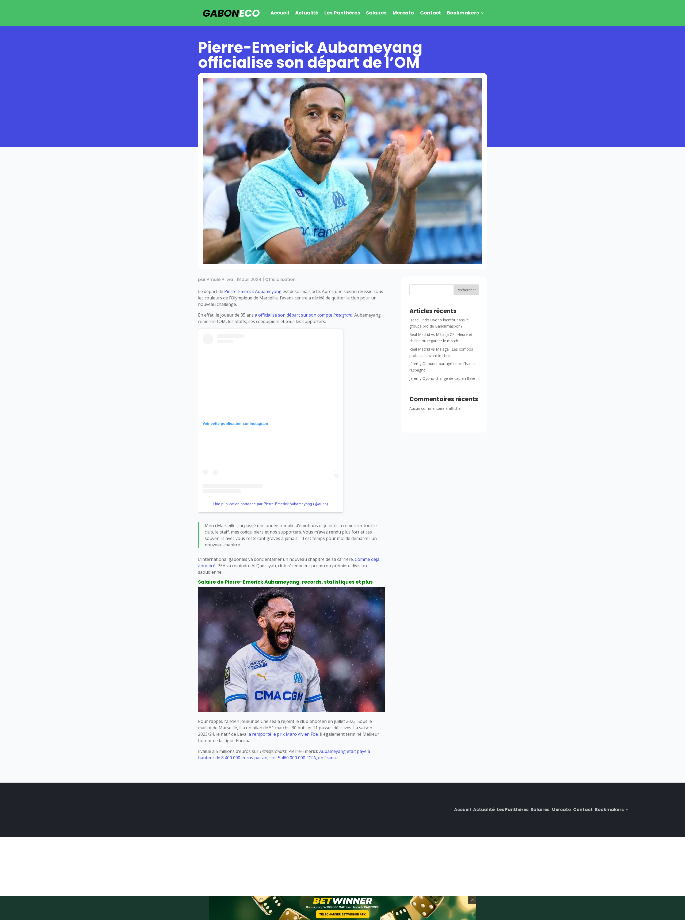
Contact (430, 12)
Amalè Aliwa (220, 279)
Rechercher (466, 289)
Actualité (306, 12)
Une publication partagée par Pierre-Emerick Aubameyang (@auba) (270, 504)
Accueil (280, 12)
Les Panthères (342, 12)
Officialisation (280, 279)
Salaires (376, 12)
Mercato (403, 12)
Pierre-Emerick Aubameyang (252, 291)
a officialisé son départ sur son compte (303, 315)
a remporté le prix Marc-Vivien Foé (283, 734)
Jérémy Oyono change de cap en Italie (442, 378)
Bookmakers (463, 12)
